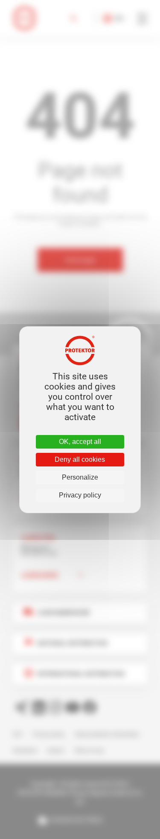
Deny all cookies (80, 459)
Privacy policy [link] (80, 495)
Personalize (80, 477)
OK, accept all (80, 441)
